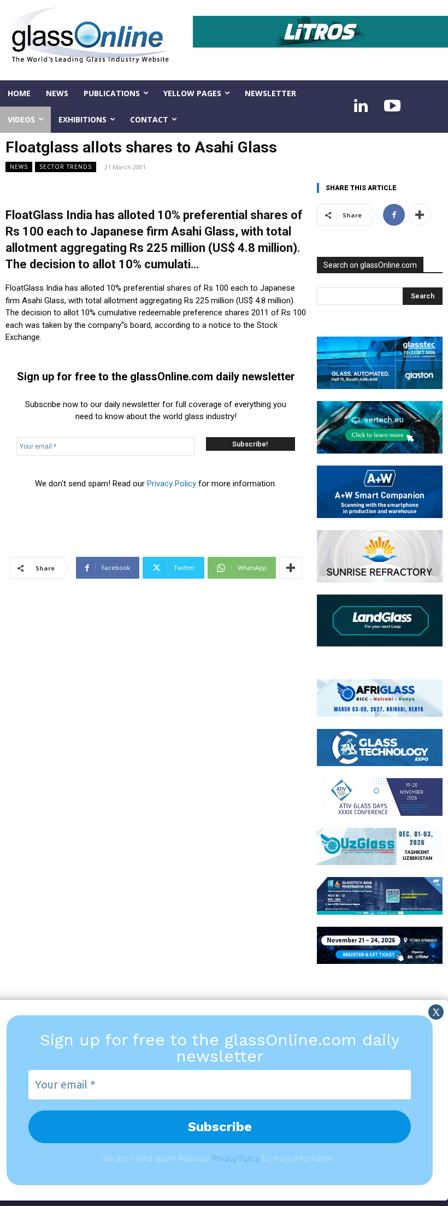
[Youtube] (392, 106)
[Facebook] (394, 215)
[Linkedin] (360, 106)
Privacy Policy (171, 484)
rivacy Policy (238, 1158)
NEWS (19, 166)
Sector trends (65, 166)
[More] (290, 568)
